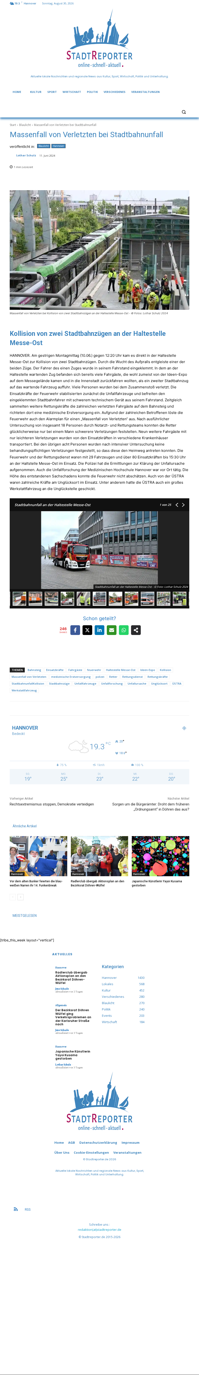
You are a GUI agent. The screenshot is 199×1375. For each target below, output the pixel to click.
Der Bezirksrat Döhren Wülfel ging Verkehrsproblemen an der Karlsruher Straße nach (73, 1017)
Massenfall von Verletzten (29, 677)
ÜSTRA (176, 683)
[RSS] (16, 1210)
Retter (113, 677)
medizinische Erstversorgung (71, 677)
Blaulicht (25, 125)
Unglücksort (159, 683)
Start (13, 125)
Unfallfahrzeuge (85, 683)
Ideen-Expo (147, 670)
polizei (100, 677)
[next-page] (20, 897)
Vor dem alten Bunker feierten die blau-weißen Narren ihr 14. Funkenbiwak (36, 883)
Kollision (165, 670)
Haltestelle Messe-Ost (120, 670)
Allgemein (61, 1005)
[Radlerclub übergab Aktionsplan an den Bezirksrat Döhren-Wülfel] (99, 856)
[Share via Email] (111, 630)
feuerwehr (94, 670)
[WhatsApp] (179, 712)
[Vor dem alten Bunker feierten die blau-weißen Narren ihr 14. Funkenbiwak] (38, 856)
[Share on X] (87, 630)
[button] (183, 111)
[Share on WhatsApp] (124, 630)
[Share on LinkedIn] (99, 630)
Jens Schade (62, 988)
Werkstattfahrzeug (24, 690)
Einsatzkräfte (55, 670)
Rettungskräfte (158, 677)
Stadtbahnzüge (59, 683)
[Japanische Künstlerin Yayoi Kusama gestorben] (160, 856)
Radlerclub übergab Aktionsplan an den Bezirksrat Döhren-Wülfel (97, 883)
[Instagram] (153, 712)
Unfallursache (137, 683)
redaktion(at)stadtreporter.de (99, 1229)
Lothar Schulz (26, 155)
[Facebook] (146, 712)
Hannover (58, 146)
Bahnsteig (34, 670)
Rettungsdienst (132, 677)
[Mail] (166, 712)
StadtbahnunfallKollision (28, 683)
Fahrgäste (75, 670)
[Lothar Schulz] (13, 155)
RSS (28, 1209)
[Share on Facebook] (75, 630)
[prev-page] (13, 897)
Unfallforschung (112, 683)
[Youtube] (186, 712)
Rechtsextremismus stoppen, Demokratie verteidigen (52, 804)
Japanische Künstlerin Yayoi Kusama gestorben (72, 1055)
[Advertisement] (99, 1303)
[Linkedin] (159, 712)
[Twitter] (173, 712)
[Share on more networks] (136, 630)
